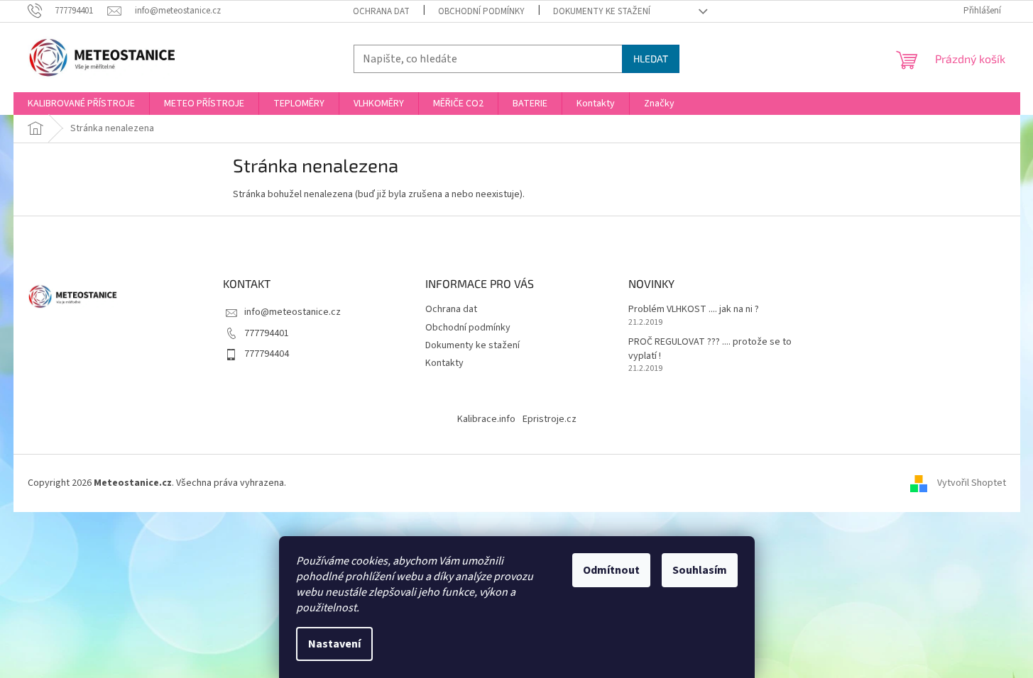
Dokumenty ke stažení (601, 11)
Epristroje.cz (549, 419)
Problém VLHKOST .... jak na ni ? (693, 309)
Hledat (650, 58)
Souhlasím (699, 570)
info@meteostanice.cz (292, 312)
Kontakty (444, 363)
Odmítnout (611, 570)
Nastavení (334, 644)
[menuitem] (81, 103)
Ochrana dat (381, 11)
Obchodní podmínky (481, 11)
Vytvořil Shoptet (971, 483)
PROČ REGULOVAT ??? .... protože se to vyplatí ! (710, 348)
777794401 (266, 333)
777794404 (266, 354)
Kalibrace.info (486, 419)
